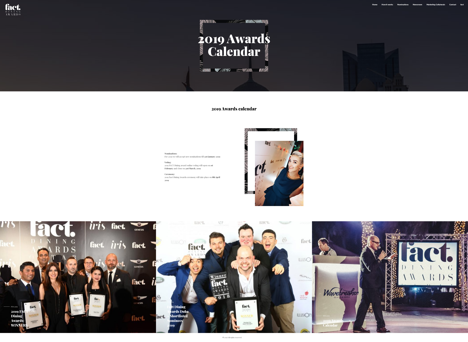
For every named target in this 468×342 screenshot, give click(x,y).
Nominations (403, 5)
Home (374, 5)
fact (462, 5)
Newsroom (417, 5)
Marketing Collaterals (436, 5)
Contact (452, 5)
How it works (387, 5)
